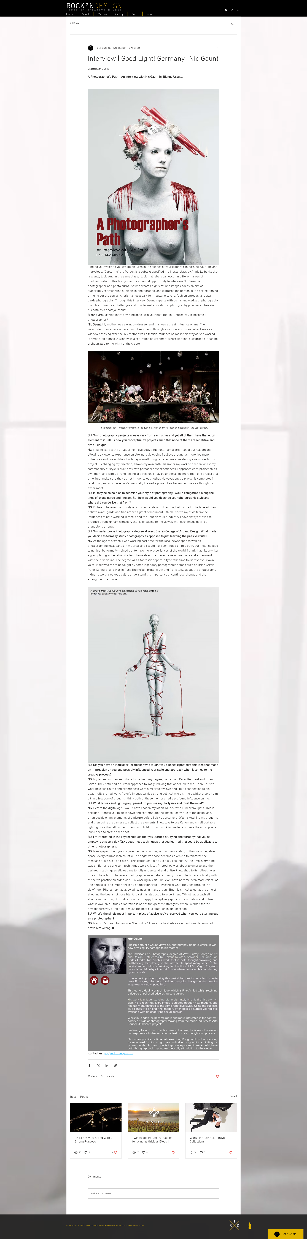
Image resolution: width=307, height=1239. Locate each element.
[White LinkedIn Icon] (237, 10)
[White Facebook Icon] (219, 10)
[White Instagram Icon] (231, 10)
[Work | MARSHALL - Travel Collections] (211, 1117)
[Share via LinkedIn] (107, 1065)
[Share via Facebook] (89, 1065)
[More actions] (217, 48)
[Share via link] (115, 1065)
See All (233, 1096)
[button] (232, 23)
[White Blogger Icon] (225, 10)
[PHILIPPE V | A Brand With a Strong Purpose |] (96, 1117)
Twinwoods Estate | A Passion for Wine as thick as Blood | (152, 1140)
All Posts (74, 23)
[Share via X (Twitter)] (98, 1065)
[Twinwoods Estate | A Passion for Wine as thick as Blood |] (153, 1117)
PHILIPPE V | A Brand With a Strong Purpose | (93, 1140)
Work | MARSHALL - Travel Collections (208, 1140)
